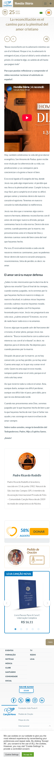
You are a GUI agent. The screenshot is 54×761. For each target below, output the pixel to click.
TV (31, 650)
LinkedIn (42, 700)
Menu (45, 3)
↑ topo (50, 642)
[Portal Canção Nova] (7, 3)
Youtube (27, 700)
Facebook (13, 700)
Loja (32, 659)
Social (8, 681)
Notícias (9, 659)
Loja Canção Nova (18, 573)
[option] (27, 603)
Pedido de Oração (25, 714)
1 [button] (15, 629)
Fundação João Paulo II (27, 708)
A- (13, 39)
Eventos (9, 650)
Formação (10, 655)
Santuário (10, 672)
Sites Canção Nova (50, 3)
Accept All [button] (27, 754)
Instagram (35, 700)
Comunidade (11, 676)
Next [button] (47, 603)
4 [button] (33, 629)
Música (8, 663)
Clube (8, 668)
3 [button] (27, 629)
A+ (7, 39)
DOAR (26, 691)
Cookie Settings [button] (12, 754)
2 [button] (21, 629)
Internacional (23, 726)
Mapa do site (23, 720)
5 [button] (38, 629)
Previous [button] (7, 603)
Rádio (33, 655)
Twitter (20, 700)
